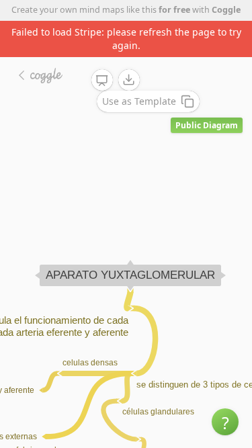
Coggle (226, 9)
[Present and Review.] (102, 80)
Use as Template (139, 101)
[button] (225, 421)
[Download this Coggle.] (129, 80)
